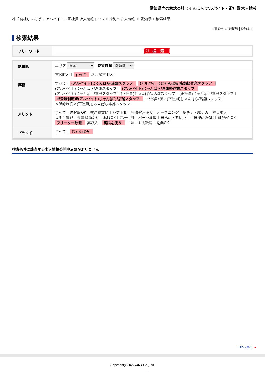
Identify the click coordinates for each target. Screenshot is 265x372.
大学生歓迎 (64, 118)
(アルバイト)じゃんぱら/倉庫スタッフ (86, 88)
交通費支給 (99, 112)
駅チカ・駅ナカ (195, 112)
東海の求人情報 (122, 19)
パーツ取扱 (147, 118)
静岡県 (233, 29)
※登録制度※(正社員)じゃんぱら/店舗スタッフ (183, 99)
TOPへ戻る (247, 347)
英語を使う (113, 123)
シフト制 (120, 112)
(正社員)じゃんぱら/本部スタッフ (206, 93)
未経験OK (78, 112)
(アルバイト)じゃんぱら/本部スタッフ (86, 93)
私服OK (109, 118)
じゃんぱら (80, 131)
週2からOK (227, 118)
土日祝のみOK (202, 118)
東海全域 (220, 29)
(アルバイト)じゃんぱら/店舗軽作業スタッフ (176, 83)
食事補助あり (88, 118)
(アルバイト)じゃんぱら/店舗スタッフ (102, 83)
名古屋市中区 (102, 75)
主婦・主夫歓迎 (139, 123)
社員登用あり (142, 112)
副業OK (163, 123)
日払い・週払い (173, 118)
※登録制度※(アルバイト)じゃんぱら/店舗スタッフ (98, 99)
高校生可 (127, 118)
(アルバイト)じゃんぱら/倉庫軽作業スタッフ (158, 88)
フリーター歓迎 (69, 123)
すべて (80, 75)
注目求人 (219, 112)
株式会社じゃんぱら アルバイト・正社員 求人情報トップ (58, 19)
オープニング (168, 112)
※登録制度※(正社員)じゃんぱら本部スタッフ (92, 104)
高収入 (92, 123)
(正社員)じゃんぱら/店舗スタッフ (148, 93)
